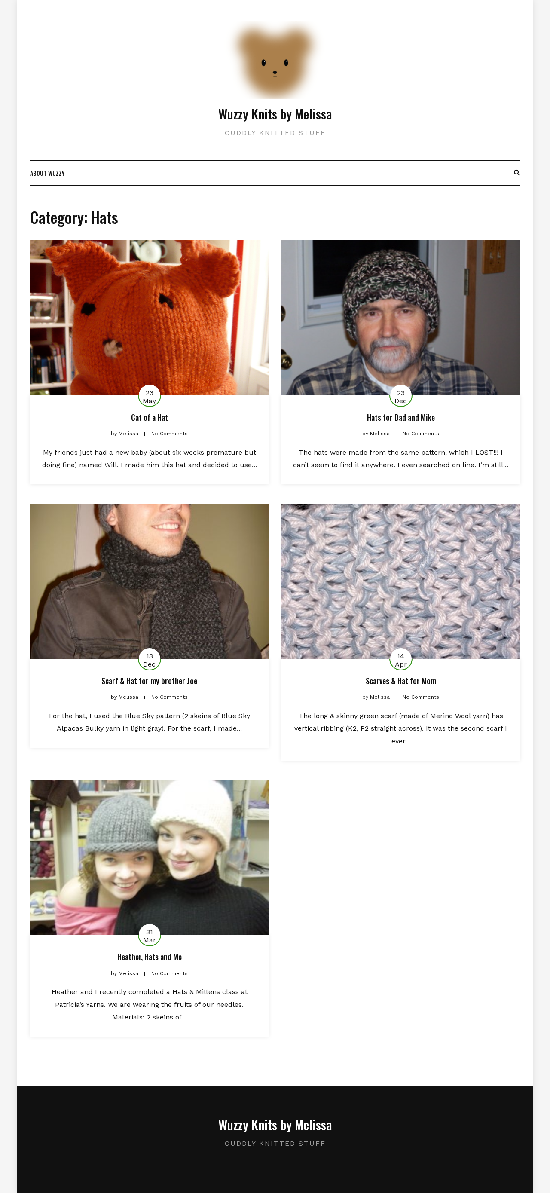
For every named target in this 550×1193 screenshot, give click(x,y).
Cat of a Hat (149, 417)
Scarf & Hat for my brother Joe (149, 680)
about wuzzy (47, 172)
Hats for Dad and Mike (401, 417)
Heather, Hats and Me (149, 956)
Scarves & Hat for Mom (401, 680)
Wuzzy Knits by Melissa (275, 113)
